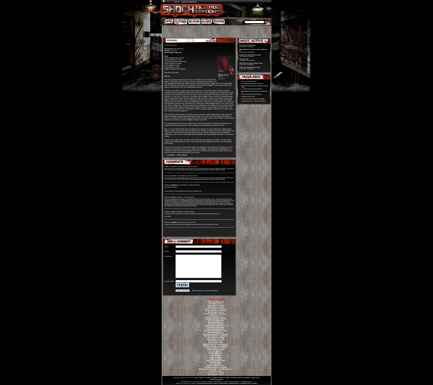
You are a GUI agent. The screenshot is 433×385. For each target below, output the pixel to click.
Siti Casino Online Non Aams (215, 348)
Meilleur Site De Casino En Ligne (215, 331)
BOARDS (227, 377)
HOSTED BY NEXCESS (216, 379)
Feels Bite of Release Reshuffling (253, 98)
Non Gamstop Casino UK (215, 339)
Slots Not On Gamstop (215, 324)
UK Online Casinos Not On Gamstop (215, 334)
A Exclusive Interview (252, 83)
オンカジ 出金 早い (215, 351)
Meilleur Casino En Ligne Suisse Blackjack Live (215, 369)
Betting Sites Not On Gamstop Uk (215, 336)
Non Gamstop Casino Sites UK (215, 319)
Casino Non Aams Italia (215, 302)
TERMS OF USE (255, 377)
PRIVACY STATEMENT (244, 377)
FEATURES (215, 377)
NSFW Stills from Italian (251, 63)
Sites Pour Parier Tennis (215, 349)
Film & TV (177, 2)
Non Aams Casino (215, 304)
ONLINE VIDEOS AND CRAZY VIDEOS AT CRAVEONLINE (212, 383)
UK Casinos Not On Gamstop (216, 309)
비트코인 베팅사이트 (215, 353)
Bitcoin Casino (216, 315)
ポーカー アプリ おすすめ (215, 372)
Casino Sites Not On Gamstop (215, 310)
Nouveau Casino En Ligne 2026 (216, 367)
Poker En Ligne (215, 362)
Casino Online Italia (215, 342)
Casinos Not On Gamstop (216, 305)
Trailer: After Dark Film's (249, 67)
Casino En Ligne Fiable (215, 320)
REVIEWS (221, 377)
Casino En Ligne (215, 357)
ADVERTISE (234, 377)
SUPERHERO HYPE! (245, 383)
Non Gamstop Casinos (215, 307)
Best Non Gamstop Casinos (215, 317)
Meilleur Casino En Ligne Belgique (215, 344)
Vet (248, 96)
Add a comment (182, 155)
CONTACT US (202, 377)
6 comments (171, 155)
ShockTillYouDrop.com (188, 2)
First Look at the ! (247, 45)
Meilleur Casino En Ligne (216, 366)
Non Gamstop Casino (215, 341)
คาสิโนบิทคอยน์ (216, 355)
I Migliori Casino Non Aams (215, 361)
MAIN (196, 377)
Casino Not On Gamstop (215, 327)
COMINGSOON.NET (234, 383)
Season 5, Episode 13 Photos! (254, 101)
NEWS (209, 377)
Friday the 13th (243, 59)
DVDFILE (254, 383)
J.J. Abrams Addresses (252, 88)
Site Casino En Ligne (215, 374)
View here (178, 52)
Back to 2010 (249, 55)
